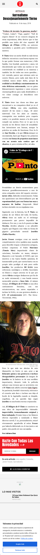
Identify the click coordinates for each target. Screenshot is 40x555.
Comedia (29, 459)
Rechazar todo (20, 550)
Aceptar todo (20, 544)
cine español (20, 459)
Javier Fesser (7, 462)
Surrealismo (18, 462)
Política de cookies (27, 538)
